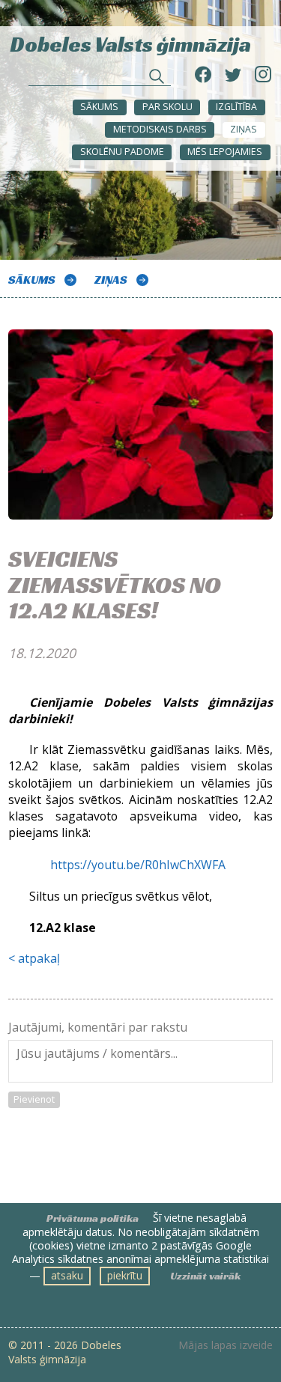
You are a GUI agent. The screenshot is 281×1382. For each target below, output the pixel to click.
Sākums (99, 106)
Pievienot (34, 1099)
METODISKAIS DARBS (160, 129)
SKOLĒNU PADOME (122, 151)
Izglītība (236, 106)
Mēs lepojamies (224, 151)
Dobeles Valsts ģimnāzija (130, 43)
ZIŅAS (243, 129)
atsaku (67, 1275)
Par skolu (167, 106)
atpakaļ (39, 958)
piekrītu (124, 1275)
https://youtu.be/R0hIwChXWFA (139, 864)
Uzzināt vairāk (205, 1275)
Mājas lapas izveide (225, 1345)
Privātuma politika (92, 1218)
